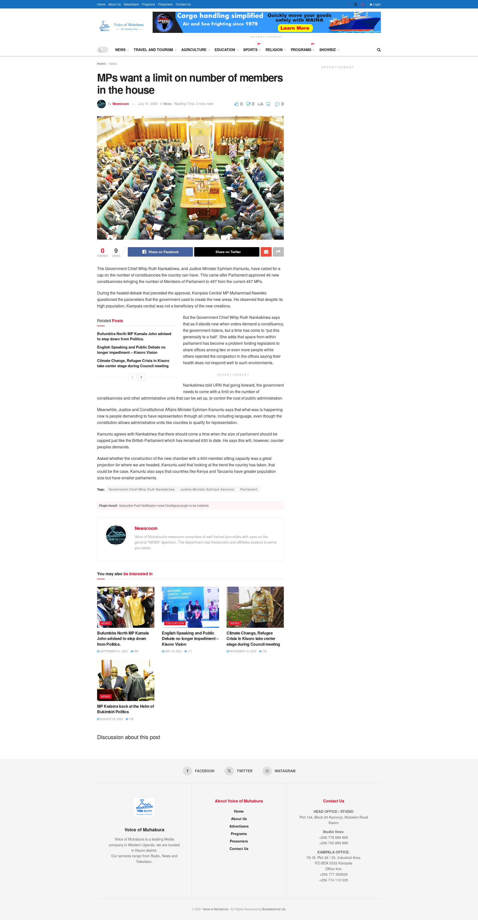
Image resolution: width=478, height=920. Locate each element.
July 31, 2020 (148, 103)
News (120, 49)
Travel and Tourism (153, 49)
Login (376, 4)
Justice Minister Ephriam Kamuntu (207, 489)
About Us (114, 4)
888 (135, 651)
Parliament (248, 489)
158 (130, 719)
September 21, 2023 (113, 651)
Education (225, 49)
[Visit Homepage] (121, 26)
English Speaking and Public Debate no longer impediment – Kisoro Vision (131, 349)
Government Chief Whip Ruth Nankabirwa (142, 489)
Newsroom (121, 103)
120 (264, 651)
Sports (250, 49)
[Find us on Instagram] (362, 4)
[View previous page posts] (132, 376)
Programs (148, 4)
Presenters (165, 4)
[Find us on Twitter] (355, 4)
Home (101, 4)
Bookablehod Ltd (273, 909)
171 (189, 651)
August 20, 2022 (111, 719)
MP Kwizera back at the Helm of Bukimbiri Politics (125, 708)
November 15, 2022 (242, 651)
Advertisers (131, 4)
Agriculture (193, 49)
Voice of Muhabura (215, 909)
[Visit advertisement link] (267, 22)
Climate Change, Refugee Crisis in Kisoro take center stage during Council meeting (133, 363)
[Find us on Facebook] (349, 4)
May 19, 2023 (172, 651)
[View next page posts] (141, 376)
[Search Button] (379, 49)
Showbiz (327, 49)
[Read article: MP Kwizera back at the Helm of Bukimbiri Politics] (125, 680)
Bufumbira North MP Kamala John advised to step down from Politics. (134, 336)
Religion (274, 49)
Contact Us (183, 4)
